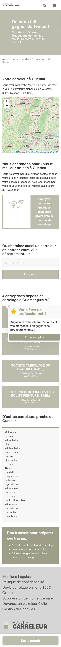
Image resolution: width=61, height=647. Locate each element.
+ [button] (7, 101)
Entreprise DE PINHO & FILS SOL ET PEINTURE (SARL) (30, 394)
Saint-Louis (11, 452)
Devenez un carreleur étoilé (24, 603)
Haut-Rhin (45, 58)
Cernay (9, 456)
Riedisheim (11, 508)
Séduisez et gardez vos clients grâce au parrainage (30, 555)
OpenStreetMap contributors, (38, 152)
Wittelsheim (11, 488)
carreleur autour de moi (42, 85)
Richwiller (10, 512)
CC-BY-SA (54, 152)
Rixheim (9, 464)
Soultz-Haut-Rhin (15, 500)
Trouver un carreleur (21, 58)
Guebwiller (11, 460)
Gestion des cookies (18, 608)
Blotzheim (10, 496)
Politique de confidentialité (23, 581)
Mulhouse (10, 432)
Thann (8, 468)
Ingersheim (11, 484)
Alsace (35, 58)
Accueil (5, 58)
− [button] (7, 106)
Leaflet (14, 152)
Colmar (9, 436)
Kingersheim (12, 476)
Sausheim (10, 492)
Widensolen (11, 504)
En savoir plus (34, 337)
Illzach (8, 444)
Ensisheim (11, 516)
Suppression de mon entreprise (27, 598)
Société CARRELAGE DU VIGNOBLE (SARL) (30, 367)
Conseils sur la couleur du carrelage (33, 545)
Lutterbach (11, 480)
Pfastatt (9, 472)
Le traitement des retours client (30, 549)
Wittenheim (11, 440)
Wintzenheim (12, 448)
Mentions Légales (16, 576)
